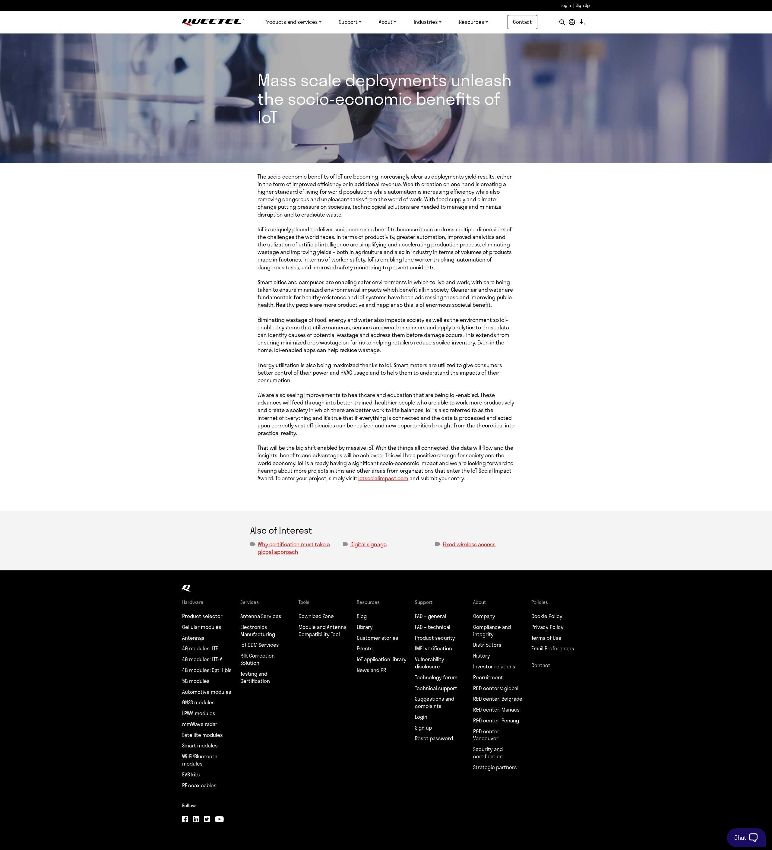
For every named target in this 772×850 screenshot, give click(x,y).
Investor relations (494, 666)
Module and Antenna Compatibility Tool (322, 630)
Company (484, 616)
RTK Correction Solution (257, 659)
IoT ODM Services (259, 645)
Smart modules (200, 745)
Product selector (202, 616)
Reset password (434, 738)
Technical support (436, 688)
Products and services (291, 22)
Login (566, 5)
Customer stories (377, 638)
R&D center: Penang (496, 720)
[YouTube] (219, 819)
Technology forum (436, 677)
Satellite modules (202, 735)
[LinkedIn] (196, 819)
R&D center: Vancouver (486, 735)
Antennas (193, 638)
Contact (522, 22)
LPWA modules (198, 713)
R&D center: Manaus (496, 709)
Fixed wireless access (469, 544)
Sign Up (583, 5)
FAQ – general (430, 616)
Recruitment (488, 677)
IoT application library (382, 659)
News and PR (371, 670)
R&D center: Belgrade (497, 699)
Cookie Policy (546, 616)
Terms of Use (546, 638)
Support (348, 22)
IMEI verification (433, 648)
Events (365, 648)
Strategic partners (495, 767)
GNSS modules (198, 702)
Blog (362, 616)
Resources (471, 22)
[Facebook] (185, 819)
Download (581, 22)
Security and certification (488, 753)
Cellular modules (201, 627)
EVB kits (191, 774)
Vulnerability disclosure (429, 663)
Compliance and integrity (492, 630)
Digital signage (368, 544)
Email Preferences (552, 648)
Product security (435, 638)
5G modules (196, 681)
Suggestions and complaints (434, 702)
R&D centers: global (495, 688)
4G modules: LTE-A (202, 659)
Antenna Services (260, 616)
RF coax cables (199, 785)
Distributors (487, 645)
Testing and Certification (255, 677)
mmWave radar (199, 724)
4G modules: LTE (200, 648)
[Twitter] (207, 819)
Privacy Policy (547, 627)
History (481, 655)
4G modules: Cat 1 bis (207, 670)
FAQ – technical (432, 627)
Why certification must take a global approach (294, 548)
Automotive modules (206, 692)
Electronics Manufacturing (257, 630)
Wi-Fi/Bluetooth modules (199, 760)
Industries (426, 22)
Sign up (423, 727)
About (386, 22)
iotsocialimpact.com (383, 478)
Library (365, 627)
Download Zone (316, 616)
